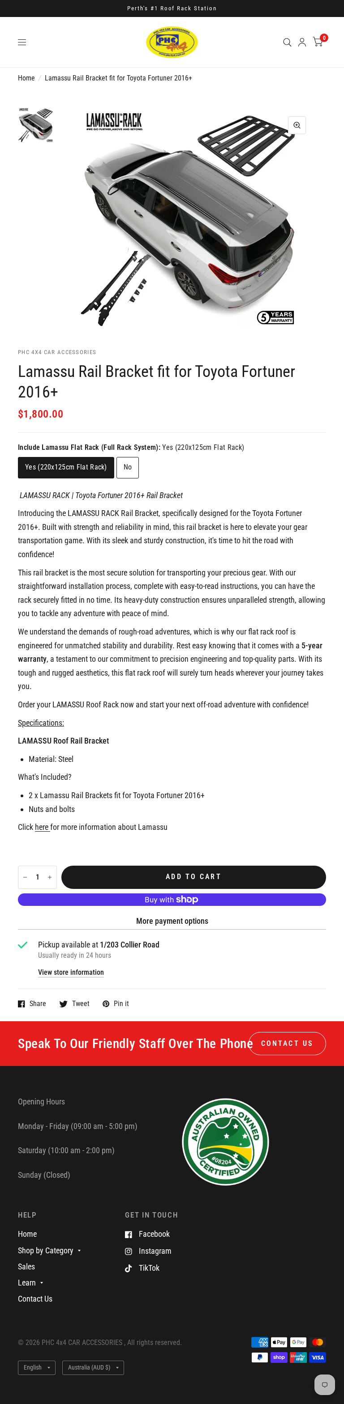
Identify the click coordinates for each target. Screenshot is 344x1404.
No (128, 467)
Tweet (81, 1003)
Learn (27, 1282)
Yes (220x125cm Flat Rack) (66, 467)
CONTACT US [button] (287, 1044)
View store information (71, 973)
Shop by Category (45, 1250)
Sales (26, 1266)
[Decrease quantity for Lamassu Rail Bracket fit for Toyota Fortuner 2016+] (25, 877)
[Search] (287, 42)
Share (38, 1003)
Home (26, 78)
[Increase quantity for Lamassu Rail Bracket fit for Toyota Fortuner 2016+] (49, 877)
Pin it (121, 1003)
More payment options (172, 921)
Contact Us (35, 1298)
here (41, 827)
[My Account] (302, 42)
